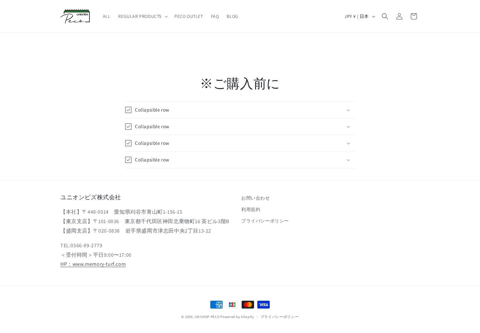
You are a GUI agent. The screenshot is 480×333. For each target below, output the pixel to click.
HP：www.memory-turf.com (93, 264)
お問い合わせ (255, 198)
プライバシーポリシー (265, 221)
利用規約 (250, 210)
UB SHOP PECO (207, 316)
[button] (142, 16)
